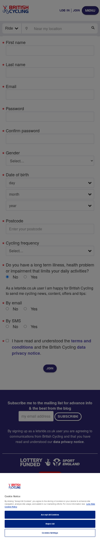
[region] (50, 505)
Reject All (50, 523)
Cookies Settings (50, 532)
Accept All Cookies (50, 514)
